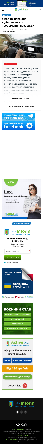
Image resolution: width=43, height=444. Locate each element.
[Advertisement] (21, 154)
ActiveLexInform (10, 31)
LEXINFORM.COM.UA (21, 435)
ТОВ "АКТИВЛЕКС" (19, 430)
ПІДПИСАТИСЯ (13, 257)
